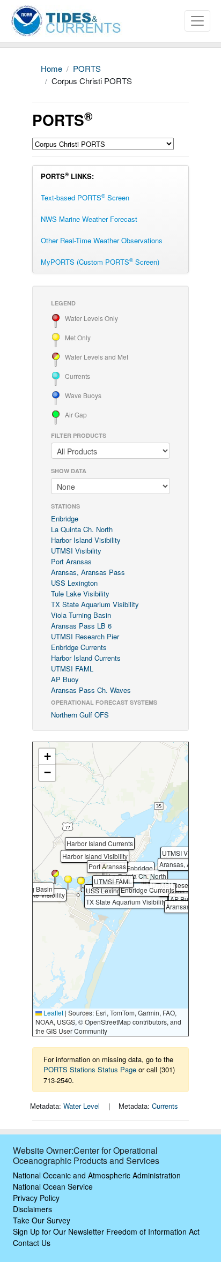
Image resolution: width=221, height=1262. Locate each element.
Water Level (81, 1106)
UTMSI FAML (72, 668)
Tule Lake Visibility (80, 593)
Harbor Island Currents (86, 658)
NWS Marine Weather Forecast (89, 219)
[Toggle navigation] (197, 21)
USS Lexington (74, 583)
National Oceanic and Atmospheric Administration (97, 1175)
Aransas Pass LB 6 (81, 626)
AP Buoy (65, 679)
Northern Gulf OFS (80, 715)
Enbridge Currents (79, 647)
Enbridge (64, 518)
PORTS (87, 68)
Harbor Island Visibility (86, 540)
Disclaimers (32, 1209)
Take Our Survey (41, 1220)
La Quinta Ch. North (82, 529)
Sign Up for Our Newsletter (58, 1231)
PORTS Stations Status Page (89, 1069)
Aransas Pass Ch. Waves (91, 690)
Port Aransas (71, 561)
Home (51, 68)
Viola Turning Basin (81, 615)
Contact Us (31, 1242)
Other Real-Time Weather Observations (102, 240)
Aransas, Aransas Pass (88, 572)
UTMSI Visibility (76, 551)
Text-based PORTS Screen (85, 197)
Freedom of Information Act (153, 1231)
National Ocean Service (53, 1186)
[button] (68, 883)
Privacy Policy (36, 1197)
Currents (165, 1106)
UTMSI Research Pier (85, 636)
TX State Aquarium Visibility (95, 604)
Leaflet (52, 1012)
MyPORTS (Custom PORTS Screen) (100, 261)
